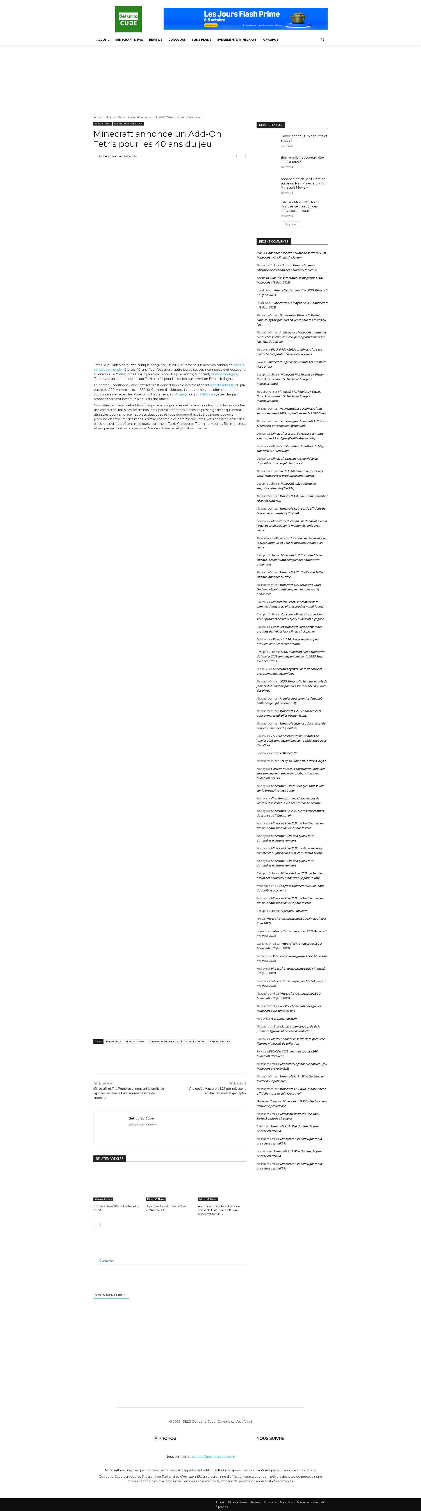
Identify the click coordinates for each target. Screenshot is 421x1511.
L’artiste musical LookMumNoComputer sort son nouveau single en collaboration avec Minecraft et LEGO (291, 773)
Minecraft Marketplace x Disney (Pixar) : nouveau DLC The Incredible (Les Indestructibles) (290, 379)
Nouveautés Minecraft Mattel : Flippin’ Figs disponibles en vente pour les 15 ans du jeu (291, 319)
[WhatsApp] (159, 167)
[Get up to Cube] (96, 156)
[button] (322, 39)
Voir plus (290, 224)
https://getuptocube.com (142, 1124)
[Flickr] (282, 1452)
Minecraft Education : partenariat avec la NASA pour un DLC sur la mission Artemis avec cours (292, 525)
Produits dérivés (196, 1041)
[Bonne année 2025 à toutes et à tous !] (117, 1184)
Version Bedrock (220, 1041)
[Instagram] (293, 1452)
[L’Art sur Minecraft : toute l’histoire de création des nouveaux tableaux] (267, 207)
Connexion (106, 1260)
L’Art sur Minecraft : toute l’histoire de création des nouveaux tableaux (300, 206)
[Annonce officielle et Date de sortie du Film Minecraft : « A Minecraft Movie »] (222, 1184)
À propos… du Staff (294, 911)
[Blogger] (261, 1452)
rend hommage (223, 374)
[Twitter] (138, 167)
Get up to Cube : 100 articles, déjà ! (302, 761)
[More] (169, 167)
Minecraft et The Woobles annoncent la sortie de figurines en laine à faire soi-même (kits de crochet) (128, 1093)
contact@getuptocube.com (213, 1457)
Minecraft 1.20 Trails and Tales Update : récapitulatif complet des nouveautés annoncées (289, 559)
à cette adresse (222, 385)
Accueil (97, 117)
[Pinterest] (148, 167)
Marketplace (113, 1041)
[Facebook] (128, 167)
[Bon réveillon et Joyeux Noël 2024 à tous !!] (170, 1184)
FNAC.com (208, 394)
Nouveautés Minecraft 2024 (128, 123)
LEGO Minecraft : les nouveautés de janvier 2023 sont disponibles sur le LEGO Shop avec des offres (290, 656)
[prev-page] (96, 1224)
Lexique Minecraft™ (284, 753)
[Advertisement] (210, 77)
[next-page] (103, 1224)
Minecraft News (115, 117)
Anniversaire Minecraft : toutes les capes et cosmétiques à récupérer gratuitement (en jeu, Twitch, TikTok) (291, 337)
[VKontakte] (304, 1452)
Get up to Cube (112, 156)
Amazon (181, 394)
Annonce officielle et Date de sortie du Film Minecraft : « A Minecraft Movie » (219, 1210)
